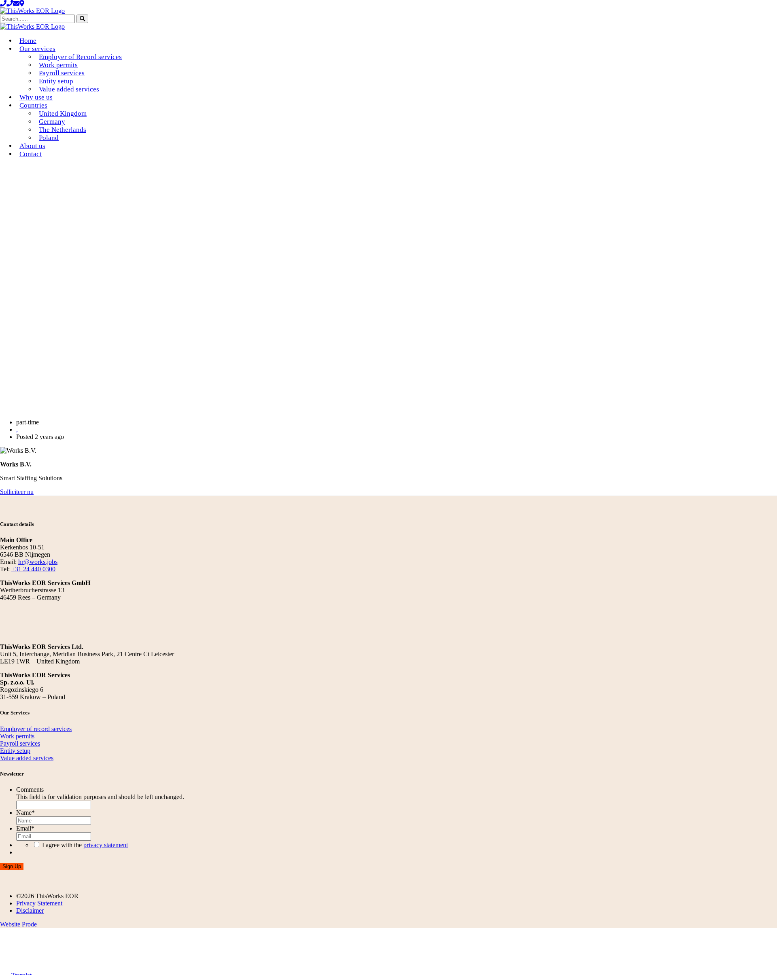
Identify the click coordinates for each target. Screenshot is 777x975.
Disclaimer (30, 910)
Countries (33, 105)
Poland (49, 138)
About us (32, 146)
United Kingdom (63, 113)
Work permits (58, 65)
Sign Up (11, 866)
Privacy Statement (39, 903)
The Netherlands (62, 130)
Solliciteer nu (17, 491)
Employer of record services (36, 728)
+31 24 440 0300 (33, 569)
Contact (30, 154)
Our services (37, 49)
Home (27, 41)
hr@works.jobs (37, 561)
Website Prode (18, 924)
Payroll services (62, 73)
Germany (52, 121)
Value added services (69, 89)
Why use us (36, 97)
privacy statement (105, 844)
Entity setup (56, 81)
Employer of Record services (80, 57)
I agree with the (85, 844)
